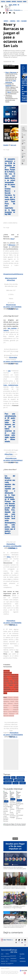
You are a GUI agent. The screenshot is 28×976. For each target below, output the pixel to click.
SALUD (11, 963)
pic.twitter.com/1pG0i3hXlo (12, 307)
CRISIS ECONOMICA (20, 800)
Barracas (13, 72)
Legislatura (15, 838)
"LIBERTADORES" (19, 780)
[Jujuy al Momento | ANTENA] (19, 942)
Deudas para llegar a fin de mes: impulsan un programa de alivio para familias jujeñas (15, 849)
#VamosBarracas (11, 458)
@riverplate (13, 357)
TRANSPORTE (13, 958)
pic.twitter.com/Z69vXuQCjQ (12, 361)
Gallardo (8, 85)
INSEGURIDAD (13, 961)
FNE (6, 961)
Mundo (24, 1)
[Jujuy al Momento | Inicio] (26, 949)
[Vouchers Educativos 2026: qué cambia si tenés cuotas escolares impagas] (12, 801)
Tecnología (8, 963)
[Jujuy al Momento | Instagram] (7, 13)
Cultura (7, 958)
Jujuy (2, 953)
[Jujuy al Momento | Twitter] (4, 13)
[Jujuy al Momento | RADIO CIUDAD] (25, 945)
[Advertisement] (14, 754)
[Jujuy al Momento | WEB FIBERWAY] (22, 942)
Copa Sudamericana (10, 385)
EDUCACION (13, 956)
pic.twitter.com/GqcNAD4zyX (12, 460)
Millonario (11, 245)
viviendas (6, 883)
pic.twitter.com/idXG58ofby (12, 623)
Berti (9, 92)
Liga (9, 371)
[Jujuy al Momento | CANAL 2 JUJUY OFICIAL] (16, 942)
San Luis (13, 145)
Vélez (9, 557)
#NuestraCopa (11, 305)
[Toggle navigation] (2, 6)
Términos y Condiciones (5, 968)
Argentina (8, 165)
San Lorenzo (12, 328)
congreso (6, 864)
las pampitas (7, 922)
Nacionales (3, 956)
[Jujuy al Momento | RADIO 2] (25, 942)
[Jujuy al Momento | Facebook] (1, 13)
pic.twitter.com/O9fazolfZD (12, 546)
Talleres (6, 330)
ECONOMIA (6, 801)
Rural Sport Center (8, 903)
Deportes (14, 1)
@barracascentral (11, 278)
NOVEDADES (13, 799)
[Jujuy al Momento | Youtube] (10, 13)
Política (3, 1)
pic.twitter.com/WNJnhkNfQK (13, 735)
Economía (8, 1)
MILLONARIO (20, 777)
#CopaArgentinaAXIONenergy (13, 274)
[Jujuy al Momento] (7, 941)
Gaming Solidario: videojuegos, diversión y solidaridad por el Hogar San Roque (14, 906)
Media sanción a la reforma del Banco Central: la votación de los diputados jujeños (14, 867)
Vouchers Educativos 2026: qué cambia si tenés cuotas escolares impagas (13, 810)
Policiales (19, 1)
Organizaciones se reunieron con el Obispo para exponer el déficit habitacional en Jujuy (14, 887)
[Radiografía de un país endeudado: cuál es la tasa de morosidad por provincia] (18, 802)
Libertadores (9, 497)
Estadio (5, 145)
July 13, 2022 (13, 309)
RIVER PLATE (7, 783)
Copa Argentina (10, 81)
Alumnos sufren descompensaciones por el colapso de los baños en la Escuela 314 (14, 926)
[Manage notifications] (25, 973)
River (7, 72)
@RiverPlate (11, 280)
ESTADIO (22, 783)
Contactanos (23, 961)
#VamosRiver (11, 544)
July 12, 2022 (13, 737)
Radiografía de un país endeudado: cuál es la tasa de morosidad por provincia (20, 811)
